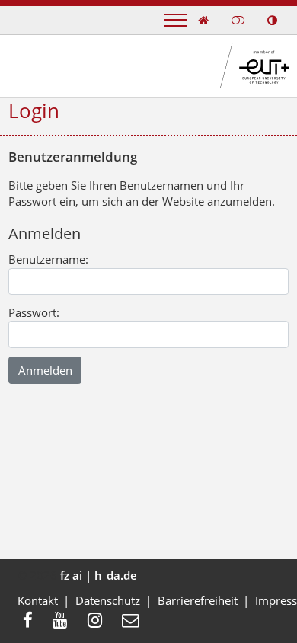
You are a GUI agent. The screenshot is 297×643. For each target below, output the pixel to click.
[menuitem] (32, 621)
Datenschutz (107, 600)
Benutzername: (48, 259)
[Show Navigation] (175, 20)
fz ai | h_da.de (98, 575)
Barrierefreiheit (198, 600)
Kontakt (38, 600)
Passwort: (33, 312)
